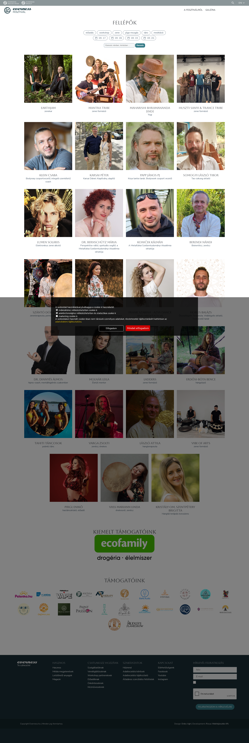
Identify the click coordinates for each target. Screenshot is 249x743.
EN (240, 2)
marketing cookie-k (67, 316)
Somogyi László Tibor (201, 175)
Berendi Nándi (200, 242)
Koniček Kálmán (150, 242)
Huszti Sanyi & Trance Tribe (201, 108)
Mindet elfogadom (138, 328)
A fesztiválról (193, 10)
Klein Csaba (48, 175)
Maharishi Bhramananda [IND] (150, 109)
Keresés (140, 45)
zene (117, 32)
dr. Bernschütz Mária (99, 242)
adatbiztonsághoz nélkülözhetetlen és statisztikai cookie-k (87, 313)
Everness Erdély (30, 3)
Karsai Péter (99, 175)
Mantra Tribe (99, 108)
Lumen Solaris (48, 242)
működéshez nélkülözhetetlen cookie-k (77, 310)
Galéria (210, 10)
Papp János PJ (150, 175)
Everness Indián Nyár (13, 3)
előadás (90, 32)
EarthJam (48, 108)
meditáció (158, 32)
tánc (146, 32)
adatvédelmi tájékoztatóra (68, 321)
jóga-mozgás (131, 32)
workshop (104, 32)
